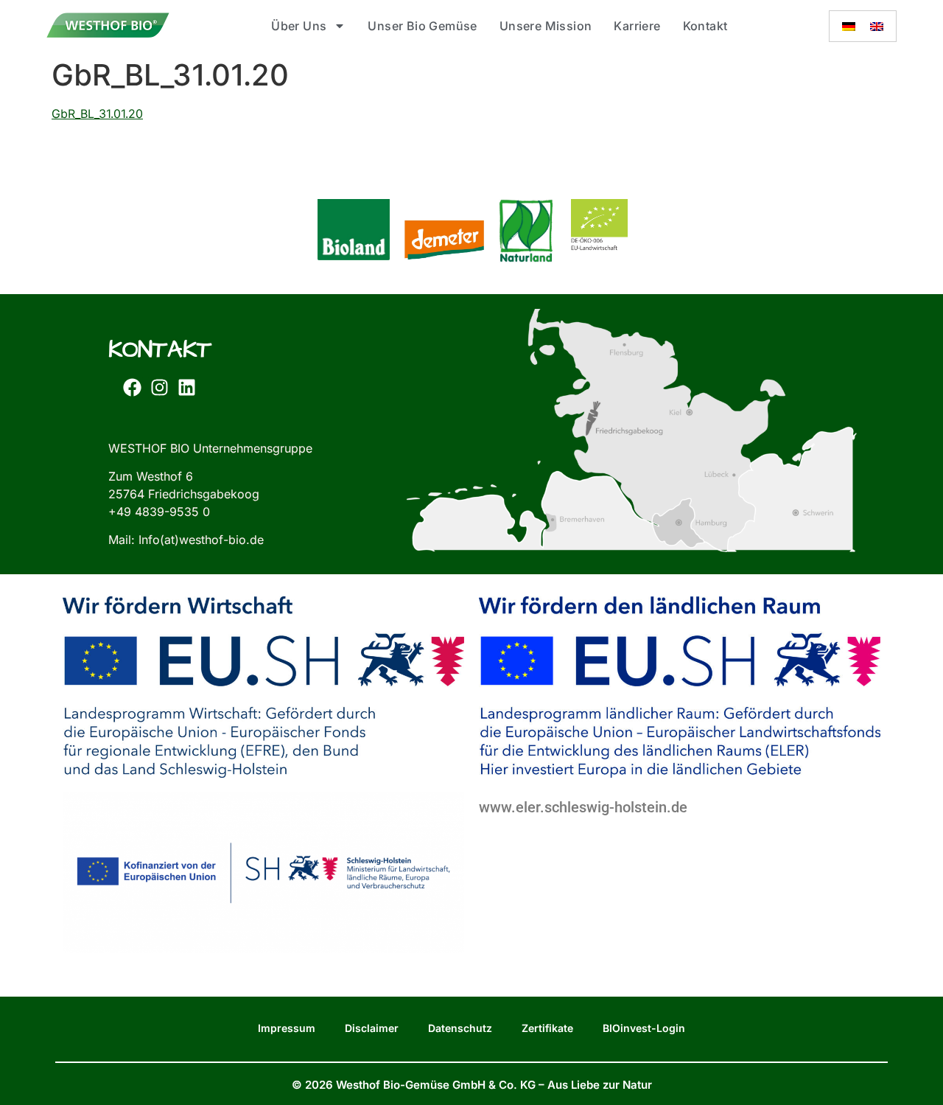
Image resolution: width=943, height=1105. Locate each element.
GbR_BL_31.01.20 (97, 113)
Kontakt (705, 25)
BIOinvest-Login (644, 1028)
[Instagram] (159, 388)
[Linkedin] (186, 388)
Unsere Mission (545, 25)
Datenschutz (460, 1028)
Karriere (637, 25)
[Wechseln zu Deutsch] (849, 26)
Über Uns (298, 25)
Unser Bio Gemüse (422, 25)
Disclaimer (372, 1028)
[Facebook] (132, 388)
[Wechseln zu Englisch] (877, 26)
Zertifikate (547, 1028)
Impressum (286, 1028)
